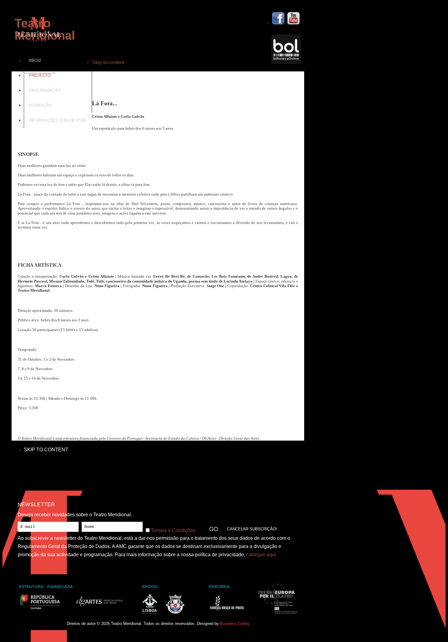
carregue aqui (261, 554)
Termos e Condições (173, 530)
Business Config (234, 623)
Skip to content (108, 62)
